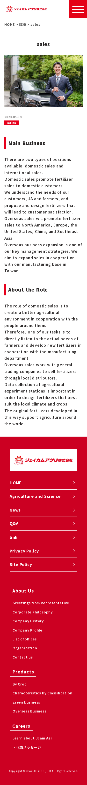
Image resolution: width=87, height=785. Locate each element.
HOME (16, 483)
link (14, 537)
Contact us (23, 657)
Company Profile (27, 630)
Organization (25, 647)
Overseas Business (29, 711)
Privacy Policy (24, 551)
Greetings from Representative (41, 602)
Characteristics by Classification (42, 693)
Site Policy (21, 564)
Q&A (14, 523)
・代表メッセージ (27, 747)
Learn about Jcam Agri (33, 738)
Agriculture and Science (35, 496)
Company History (28, 621)
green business (26, 702)
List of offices (25, 639)
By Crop (20, 684)
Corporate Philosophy (33, 612)
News (15, 510)
